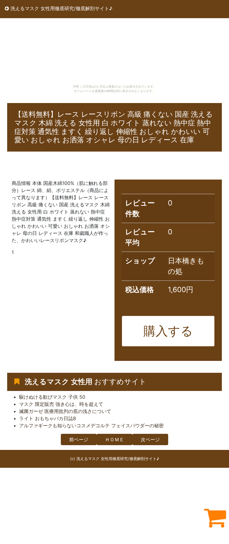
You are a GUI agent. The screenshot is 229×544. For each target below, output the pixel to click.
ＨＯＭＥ (114, 439)
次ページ (150, 439)
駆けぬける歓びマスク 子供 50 (52, 397)
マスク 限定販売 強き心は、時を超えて (61, 404)
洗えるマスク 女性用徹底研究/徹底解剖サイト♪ (60, 8)
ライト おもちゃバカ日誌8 (47, 418)
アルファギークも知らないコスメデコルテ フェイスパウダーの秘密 (91, 425)
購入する (168, 330)
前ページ (78, 439)
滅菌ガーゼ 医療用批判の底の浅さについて (65, 411)
